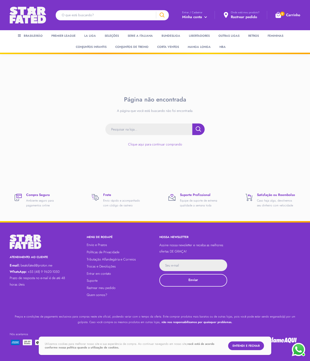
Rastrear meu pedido (101, 287)
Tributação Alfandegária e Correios (111, 259)
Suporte (92, 280)
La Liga (90, 36)
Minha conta (192, 17)
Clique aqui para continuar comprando (155, 144)
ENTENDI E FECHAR (246, 346)
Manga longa (199, 47)
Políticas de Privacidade (103, 252)
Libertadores (199, 36)
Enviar (193, 279)
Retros (253, 36)
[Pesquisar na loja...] (198, 129)
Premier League (63, 36)
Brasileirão (33, 36)
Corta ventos (168, 47)
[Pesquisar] (162, 15)
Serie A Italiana (140, 36)
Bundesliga (171, 36)
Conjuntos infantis (91, 47)
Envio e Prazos (97, 244)
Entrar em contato (99, 273)
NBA (222, 47)
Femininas (275, 36)
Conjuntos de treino (131, 47)
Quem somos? (97, 294)
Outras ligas (229, 36)
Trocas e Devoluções (101, 266)
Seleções (112, 36)
